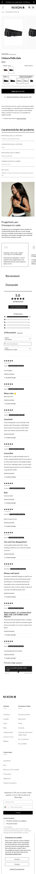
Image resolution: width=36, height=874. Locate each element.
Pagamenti (6, 778)
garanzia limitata (21, 118)
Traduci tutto (20, 332)
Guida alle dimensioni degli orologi (25, 733)
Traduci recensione (9, 374)
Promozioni (7, 774)
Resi (4, 765)
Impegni (6, 719)
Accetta (17, 859)
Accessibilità (22, 744)
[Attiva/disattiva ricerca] (29, 7)
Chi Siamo (6, 714)
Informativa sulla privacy (13, 854)
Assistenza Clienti (24, 714)
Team (5, 723)
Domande (12, 284)
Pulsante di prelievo (10, 783)
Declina (17, 864)
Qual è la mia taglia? (26, 76)
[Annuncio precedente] (2, 2)
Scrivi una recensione (18, 307)
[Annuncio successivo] (34, 2)
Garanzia (21, 728)
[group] (5, 54)
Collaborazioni (8, 732)
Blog (4, 728)
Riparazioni (22, 719)
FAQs (20, 723)
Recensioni (13, 276)
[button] (3, 7)
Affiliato (5, 741)
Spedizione (7, 761)
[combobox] (17, 338)
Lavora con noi (8, 737)
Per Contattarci (23, 739)
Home (3, 12)
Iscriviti (18, 813)
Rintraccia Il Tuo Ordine (11, 769)
